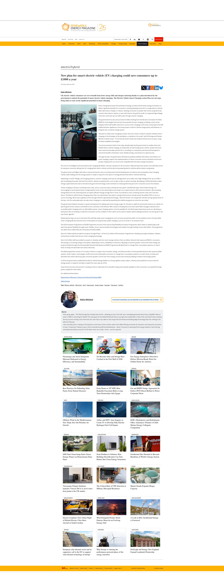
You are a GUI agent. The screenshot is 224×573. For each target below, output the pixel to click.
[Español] (154, 25)
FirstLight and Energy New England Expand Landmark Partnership (144, 550)
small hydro (135, 529)
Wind (78, 44)
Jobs (76, 39)
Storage (113, 44)
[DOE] (145, 412)
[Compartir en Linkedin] (156, 88)
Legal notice (117, 568)
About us (81, 39)
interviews (101, 529)
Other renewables (103, 44)
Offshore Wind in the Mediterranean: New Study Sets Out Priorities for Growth (77, 422)
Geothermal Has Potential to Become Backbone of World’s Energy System (144, 455)
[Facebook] (130, 39)
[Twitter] (143, 39)
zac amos (66, 368)
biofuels (134, 368)
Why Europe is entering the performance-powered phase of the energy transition (110, 552)
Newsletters (158, 39)
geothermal (135, 434)
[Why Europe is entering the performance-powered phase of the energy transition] (111, 541)
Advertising (83, 568)
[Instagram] (148, 39)
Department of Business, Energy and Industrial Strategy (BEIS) (81, 277)
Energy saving (123, 44)
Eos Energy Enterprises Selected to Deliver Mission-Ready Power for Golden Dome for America (144, 359)
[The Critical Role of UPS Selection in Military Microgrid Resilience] (111, 478)
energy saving (68, 337)
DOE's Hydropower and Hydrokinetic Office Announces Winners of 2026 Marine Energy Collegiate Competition (145, 424)
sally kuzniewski (136, 498)
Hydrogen (132, 44)
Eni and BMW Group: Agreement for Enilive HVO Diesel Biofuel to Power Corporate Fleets (145, 390)
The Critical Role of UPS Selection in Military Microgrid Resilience (111, 487)
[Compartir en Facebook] (148, 88)
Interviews (153, 44)
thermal (66, 529)
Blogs (160, 44)
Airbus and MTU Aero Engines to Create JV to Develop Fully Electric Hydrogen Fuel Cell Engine (110, 422)
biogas (133, 466)
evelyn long (101, 498)
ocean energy (135, 400)
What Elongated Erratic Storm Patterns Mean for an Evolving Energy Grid (108, 520)
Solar (84, 44)
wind (65, 400)
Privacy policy (108, 568)
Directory (70, 39)
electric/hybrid (68, 498)
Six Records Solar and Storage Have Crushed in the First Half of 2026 (111, 357)
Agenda (64, 39)
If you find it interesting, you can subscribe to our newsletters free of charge (135, 299)
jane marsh (101, 466)
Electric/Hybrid (142, 44)
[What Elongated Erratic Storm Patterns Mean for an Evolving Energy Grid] (111, 508)
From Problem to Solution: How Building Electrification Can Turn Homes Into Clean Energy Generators (111, 456)
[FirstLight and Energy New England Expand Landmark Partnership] (145, 543)
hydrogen (100, 400)
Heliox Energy (65, 281)
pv (98, 368)
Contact (91, 568)
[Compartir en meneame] (152, 88)
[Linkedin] (134, 39)
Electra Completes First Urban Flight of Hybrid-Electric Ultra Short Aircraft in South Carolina (77, 520)
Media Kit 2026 (74, 568)
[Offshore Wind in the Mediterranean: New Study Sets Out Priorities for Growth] (77, 413)
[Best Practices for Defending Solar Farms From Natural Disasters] (77, 380)
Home (64, 44)
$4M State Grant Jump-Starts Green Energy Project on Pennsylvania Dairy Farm (77, 456)
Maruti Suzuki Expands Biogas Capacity (142, 487)
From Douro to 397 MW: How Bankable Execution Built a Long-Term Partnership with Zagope (110, 390)
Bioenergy (92, 44)
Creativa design (158, 568)
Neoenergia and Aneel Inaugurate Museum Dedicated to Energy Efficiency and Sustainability (76, 359)
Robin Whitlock (66, 92)
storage (134, 337)
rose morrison (102, 434)
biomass (66, 434)
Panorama (71, 44)
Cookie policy (99, 568)
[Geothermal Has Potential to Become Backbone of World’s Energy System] (145, 446)
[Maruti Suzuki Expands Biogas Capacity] (145, 479)
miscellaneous (68, 466)
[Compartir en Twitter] (143, 88)
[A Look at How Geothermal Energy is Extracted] (145, 510)
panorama (101, 337)
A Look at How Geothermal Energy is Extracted (144, 518)
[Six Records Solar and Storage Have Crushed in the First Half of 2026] (111, 348)
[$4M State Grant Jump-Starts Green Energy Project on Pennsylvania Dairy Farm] (77, 444)
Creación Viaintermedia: (138, 568)
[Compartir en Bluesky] (161, 88)
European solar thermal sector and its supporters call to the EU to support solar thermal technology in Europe (77, 552)
